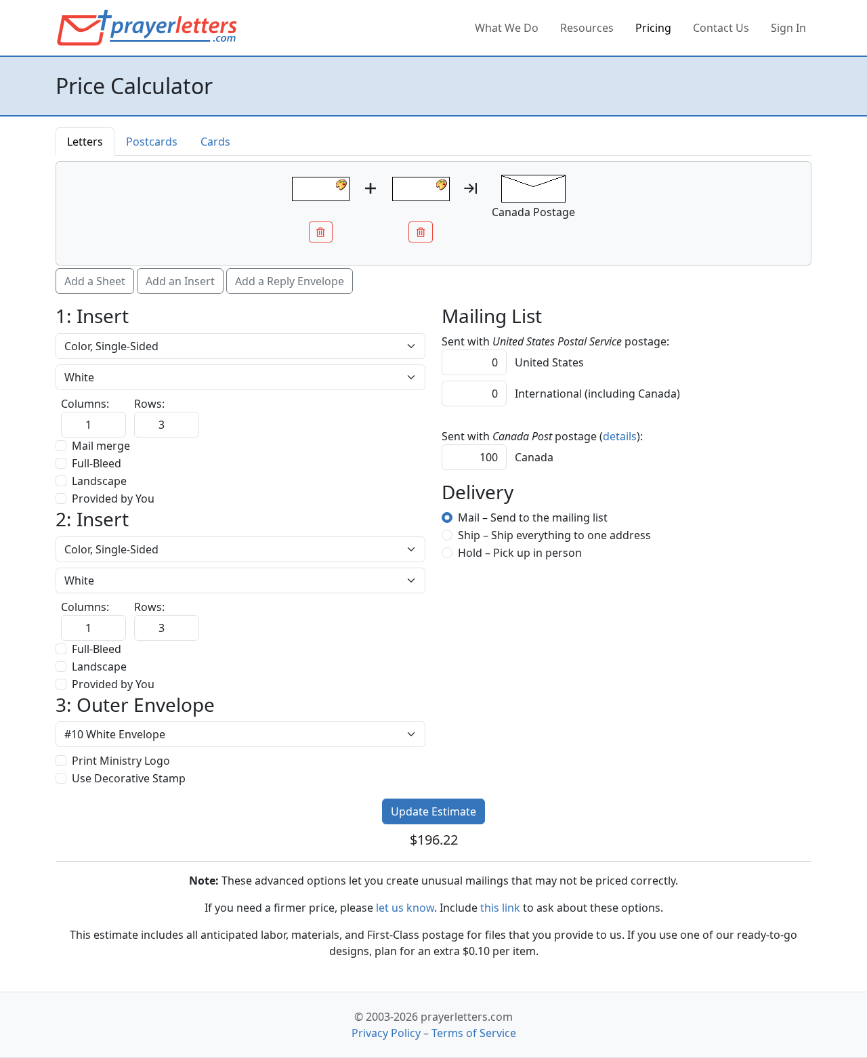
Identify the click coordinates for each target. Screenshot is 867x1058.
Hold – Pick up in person (520, 552)
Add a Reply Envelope (289, 281)
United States (548, 362)
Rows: (149, 403)
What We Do (506, 27)
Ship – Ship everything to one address (554, 535)
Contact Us (721, 27)
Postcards (151, 141)
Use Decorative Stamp (129, 778)
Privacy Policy (386, 1032)
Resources (587, 27)
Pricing (653, 27)
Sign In (788, 27)
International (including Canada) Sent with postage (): (561, 425)
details (620, 436)
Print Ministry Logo (121, 760)
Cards (215, 141)
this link (500, 907)
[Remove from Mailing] (321, 231)
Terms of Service (473, 1032)
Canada (532, 457)
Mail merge (101, 445)
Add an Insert (180, 281)
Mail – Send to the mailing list (533, 517)
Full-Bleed (96, 463)
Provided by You (113, 498)
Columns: (85, 403)
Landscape (99, 480)
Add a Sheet (94, 281)
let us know (405, 907)
